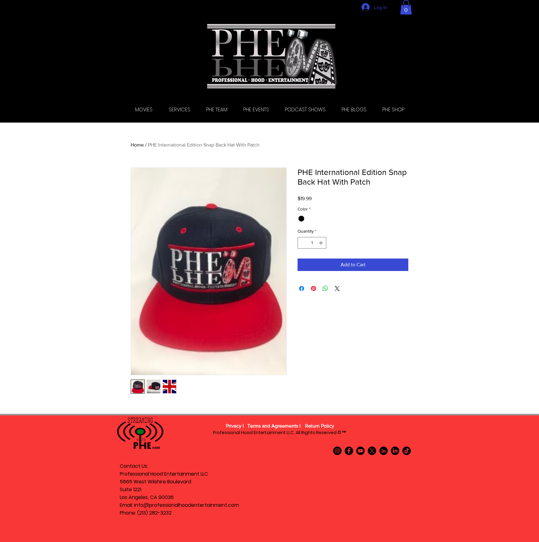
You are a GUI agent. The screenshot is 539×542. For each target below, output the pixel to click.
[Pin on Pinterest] (313, 288)
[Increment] (321, 242)
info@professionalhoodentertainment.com (186, 505)
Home (137, 145)
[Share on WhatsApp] (325, 288)
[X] (372, 451)
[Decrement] (302, 242)
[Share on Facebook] (301, 288)
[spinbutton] (312, 242)
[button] (406, 7)
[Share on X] (337, 288)
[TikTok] (406, 451)
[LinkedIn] (383, 451)
